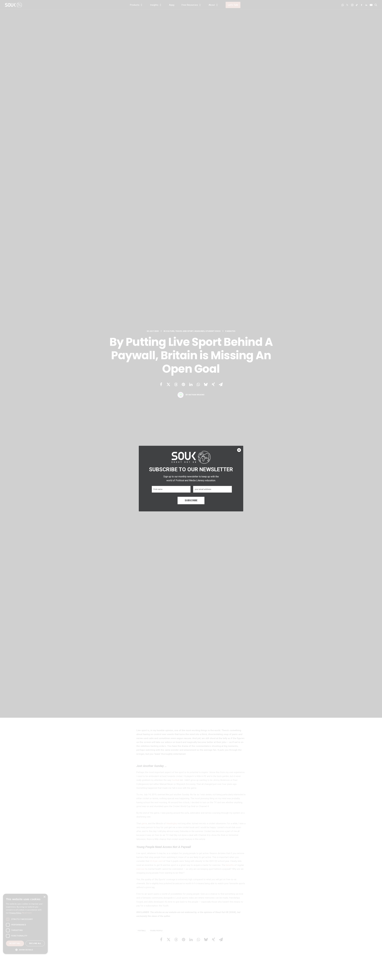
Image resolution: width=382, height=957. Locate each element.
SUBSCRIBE (191, 500)
